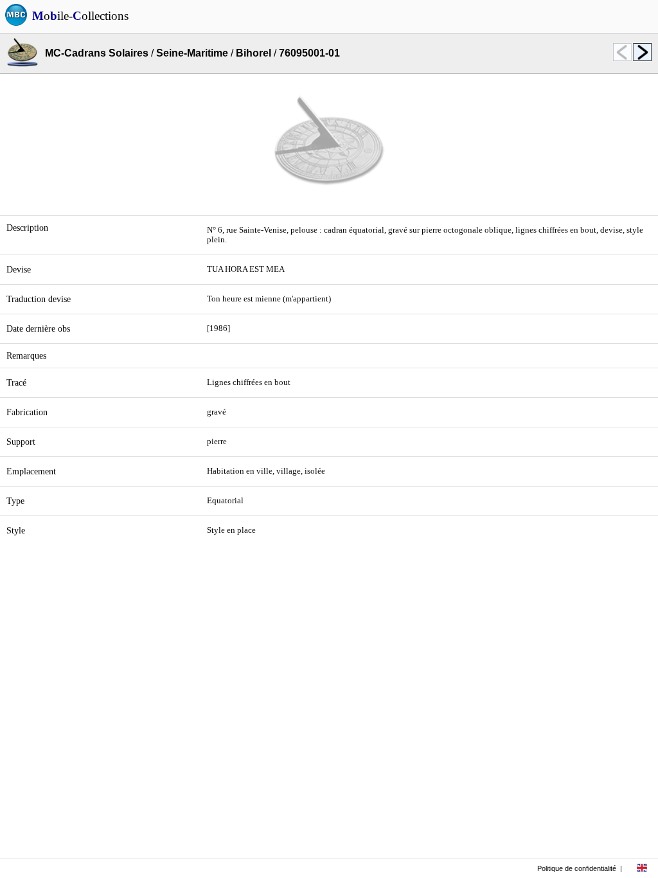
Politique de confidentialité (576, 868)
